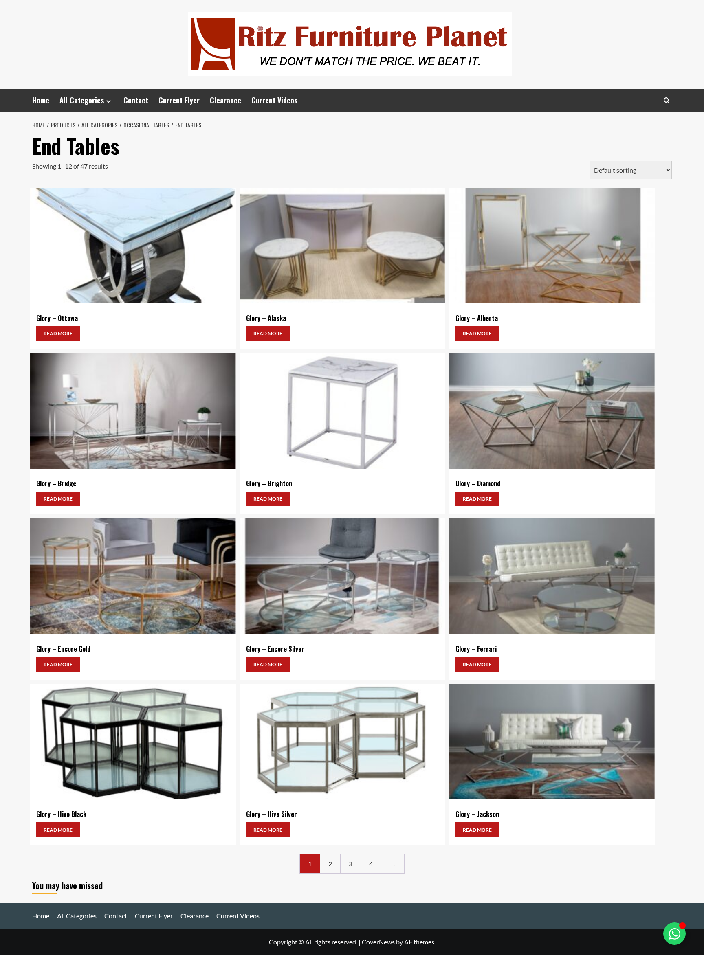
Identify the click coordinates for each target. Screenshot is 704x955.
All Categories (81, 100)
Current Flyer (179, 100)
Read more (58, 333)
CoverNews (378, 942)
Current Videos (274, 100)
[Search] (667, 100)
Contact (135, 100)
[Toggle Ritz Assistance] (674, 933)
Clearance (225, 100)
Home (40, 100)
